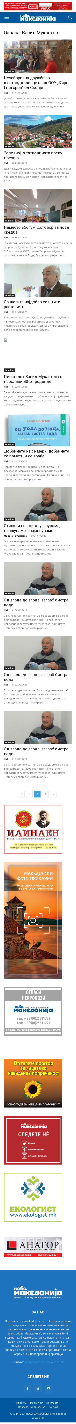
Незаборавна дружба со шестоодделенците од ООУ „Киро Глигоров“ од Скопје (36, 83)
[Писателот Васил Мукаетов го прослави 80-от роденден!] (38, 355)
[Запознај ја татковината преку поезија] (38, 131)
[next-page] (53, 794)
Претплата (52, 1403)
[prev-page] (21, 794)
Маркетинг (36, 1403)
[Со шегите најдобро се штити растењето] (38, 280)
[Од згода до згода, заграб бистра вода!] (38, 578)
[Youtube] (48, 1388)
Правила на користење (31, 1407)
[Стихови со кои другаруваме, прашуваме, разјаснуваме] (38, 504)
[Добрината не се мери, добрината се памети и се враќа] (38, 430)
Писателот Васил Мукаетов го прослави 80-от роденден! (33, 379)
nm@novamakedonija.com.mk (44, 1362)
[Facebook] (27, 1388)
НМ (6, 92)
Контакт (53, 1407)
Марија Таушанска (15, 535)
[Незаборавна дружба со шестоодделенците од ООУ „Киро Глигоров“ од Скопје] (38, 56)
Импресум (21, 1403)
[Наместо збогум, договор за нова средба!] (38, 205)
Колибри (9, 71)
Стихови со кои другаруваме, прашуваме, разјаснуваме (32, 528)
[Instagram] (38, 1388)
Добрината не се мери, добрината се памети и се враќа (36, 453)
